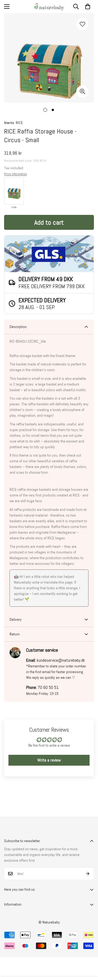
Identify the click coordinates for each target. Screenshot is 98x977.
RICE (19, 122)
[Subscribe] (88, 873)
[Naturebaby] (49, 6)
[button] (87, 6)
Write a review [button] (49, 760)
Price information (15, 174)
